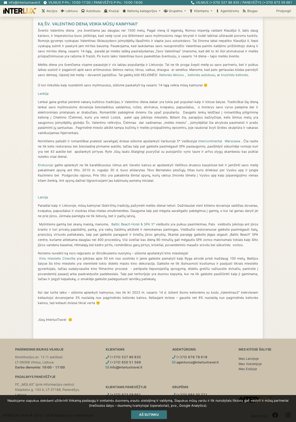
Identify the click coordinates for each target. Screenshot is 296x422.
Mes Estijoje (248, 369)
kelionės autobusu (201, 75)
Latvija (43, 197)
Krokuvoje (45, 165)
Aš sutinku (149, 415)
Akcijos (51, 11)
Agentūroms (229, 11)
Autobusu (92, 11)
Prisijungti (283, 11)
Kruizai (113, 11)
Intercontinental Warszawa (219, 141)
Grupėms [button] (175, 11)
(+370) (125, 357)
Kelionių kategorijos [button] (142, 11)
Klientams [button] (201, 11)
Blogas (252, 11)
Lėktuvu (71, 11)
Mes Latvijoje (249, 359)
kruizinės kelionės (234, 75)
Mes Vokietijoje (250, 364)
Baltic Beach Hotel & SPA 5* (133, 224)
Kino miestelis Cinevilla (57, 258)
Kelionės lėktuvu (171, 75)
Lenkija (43, 94)
